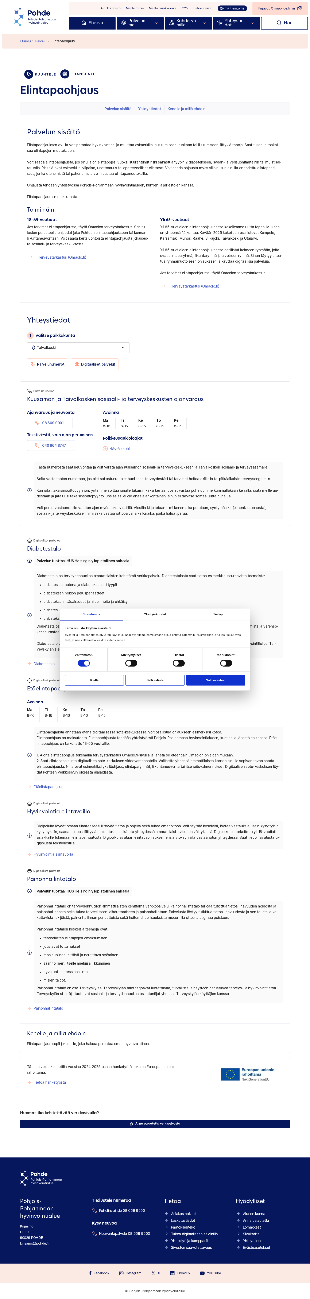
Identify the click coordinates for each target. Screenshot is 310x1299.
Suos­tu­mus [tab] (91, 614)
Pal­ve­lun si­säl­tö (118, 109)
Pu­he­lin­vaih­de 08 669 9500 (122, 1211)
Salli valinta (155, 680)
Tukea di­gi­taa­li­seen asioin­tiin (194, 1234)
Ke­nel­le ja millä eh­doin (186, 109)
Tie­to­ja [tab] (218, 614)
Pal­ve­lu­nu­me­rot (51, 364)
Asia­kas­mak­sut (183, 1214)
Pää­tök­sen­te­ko (183, 1227)
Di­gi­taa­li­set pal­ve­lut (98, 364)
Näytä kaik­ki (119, 449)
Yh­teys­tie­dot (149, 109)
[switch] (131, 663)
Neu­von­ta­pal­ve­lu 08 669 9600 (124, 1233)
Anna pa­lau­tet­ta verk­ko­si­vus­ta (157, 1123)
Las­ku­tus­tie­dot (183, 1220)
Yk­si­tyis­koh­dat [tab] (155, 614)
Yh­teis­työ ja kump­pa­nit (189, 1241)
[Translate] (232, 8)
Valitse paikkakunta (52, 335)
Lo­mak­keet (252, 1227)
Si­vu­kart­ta (251, 1234)
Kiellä (94, 680)
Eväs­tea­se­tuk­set (256, 1247)
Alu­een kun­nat (255, 1214)
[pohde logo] (35, 17)
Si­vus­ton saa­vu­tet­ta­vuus (191, 1247)
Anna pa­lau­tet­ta (256, 1220)
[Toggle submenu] (156, 23)
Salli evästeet (215, 680)
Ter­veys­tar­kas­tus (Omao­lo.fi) (62, 257)
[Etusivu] (83, 23)
